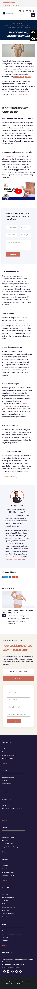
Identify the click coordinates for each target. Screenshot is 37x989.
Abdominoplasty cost (9, 156)
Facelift (4, 748)
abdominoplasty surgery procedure (14, 323)
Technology (5, 894)
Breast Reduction (7, 783)
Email (17, 577)
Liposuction (5, 812)
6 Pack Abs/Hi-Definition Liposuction (12, 808)
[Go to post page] (18, 599)
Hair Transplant (6, 840)
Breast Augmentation (8, 777)
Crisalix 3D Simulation (8, 913)
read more (11, 624)
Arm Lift (4, 834)
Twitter (6, 577)
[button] (33, 15)
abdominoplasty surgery (22, 77)
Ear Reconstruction (7, 843)
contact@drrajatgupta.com (9, 2)
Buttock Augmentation (8, 872)
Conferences (5, 903)
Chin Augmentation (7, 751)
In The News (5, 910)
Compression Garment (8, 907)
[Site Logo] (9, 13)
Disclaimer (19, 983)
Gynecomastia (6, 931)
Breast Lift (4, 780)
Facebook (3, 577)
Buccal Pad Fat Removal (9, 755)
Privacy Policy (9, 983)
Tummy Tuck (5, 805)
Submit (13, 254)
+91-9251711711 (14, 557)
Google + (13, 577)
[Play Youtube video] (18, 191)
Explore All (5, 763)
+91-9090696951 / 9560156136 (12, 5)
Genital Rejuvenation (8, 837)
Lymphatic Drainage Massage (10, 847)
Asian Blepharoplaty (7, 758)
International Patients (8, 897)
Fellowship (5, 900)
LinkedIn (10, 577)
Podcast (4, 916)
